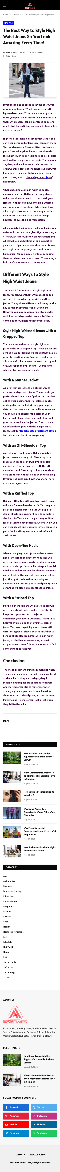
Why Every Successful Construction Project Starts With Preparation (40, 831)
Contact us (21, 1154)
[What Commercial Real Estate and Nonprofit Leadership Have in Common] (12, 777)
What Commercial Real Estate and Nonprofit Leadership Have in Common (39, 775)
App (5, 876)
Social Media (9, 962)
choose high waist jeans (39, 177)
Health (6, 926)
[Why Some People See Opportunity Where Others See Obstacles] (12, 813)
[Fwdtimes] (30, 5)
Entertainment (10, 901)
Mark (8, 52)
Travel (6, 977)
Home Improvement (13, 931)
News (6, 952)
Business (7, 886)
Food (5, 921)
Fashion (7, 911)
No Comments (39, 52)
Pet (5, 957)
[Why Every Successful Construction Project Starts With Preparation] (12, 832)
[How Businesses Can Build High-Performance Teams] (12, 851)
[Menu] (5, 5)
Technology (9, 972)
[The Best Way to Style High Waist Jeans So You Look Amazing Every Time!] (30, 80)
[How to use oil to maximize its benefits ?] (12, 796)
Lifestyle (8, 23)
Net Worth (8, 947)
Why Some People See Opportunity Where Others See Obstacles (39, 812)
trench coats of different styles (38, 430)
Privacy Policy (37, 1154)
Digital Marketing (12, 891)
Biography (8, 906)
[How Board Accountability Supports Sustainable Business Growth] (12, 758)
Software (8, 967)
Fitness (7, 916)
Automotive (9, 881)
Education (8, 896)
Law (5, 936)
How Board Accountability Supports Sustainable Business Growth (39, 756)
